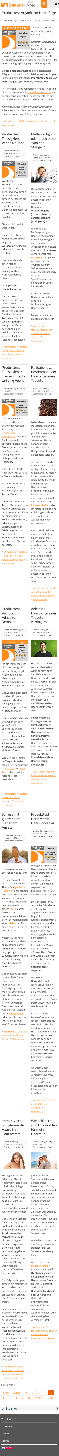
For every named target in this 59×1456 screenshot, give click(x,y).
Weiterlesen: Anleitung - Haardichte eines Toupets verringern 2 (43, 775)
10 (29, 1397)
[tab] (57, 1408)
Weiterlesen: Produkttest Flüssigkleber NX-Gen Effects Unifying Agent (14, 556)
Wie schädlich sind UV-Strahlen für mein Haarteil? (44, 1127)
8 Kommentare (40, 599)
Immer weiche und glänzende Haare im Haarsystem (13, 1127)
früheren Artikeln (40, 1265)
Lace (12, 908)
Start (6, 1392)
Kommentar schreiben (14, 1378)
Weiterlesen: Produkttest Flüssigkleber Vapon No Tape (14, 350)
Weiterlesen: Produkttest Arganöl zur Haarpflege (27, 121)
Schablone (37, 257)
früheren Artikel (40, 505)
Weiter (39, 1397)
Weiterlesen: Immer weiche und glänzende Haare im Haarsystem (13, 1370)
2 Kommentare (19, 1039)
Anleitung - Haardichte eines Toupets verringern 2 (44, 615)
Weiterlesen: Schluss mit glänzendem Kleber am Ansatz (14, 1035)
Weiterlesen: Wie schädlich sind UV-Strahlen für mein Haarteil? (44, 1331)
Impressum (7, 1426)
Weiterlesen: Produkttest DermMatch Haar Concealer (44, 1104)
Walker (10, 768)
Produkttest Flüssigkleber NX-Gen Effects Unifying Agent (13, 374)
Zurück (17, 1392)
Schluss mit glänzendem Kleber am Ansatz (11, 820)
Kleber (12, 923)
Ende (50, 1397)
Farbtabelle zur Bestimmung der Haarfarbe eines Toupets (43, 374)
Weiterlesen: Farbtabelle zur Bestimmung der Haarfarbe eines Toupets (44, 592)
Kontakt (5, 1433)
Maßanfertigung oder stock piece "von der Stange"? (43, 140)
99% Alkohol (16, 1013)
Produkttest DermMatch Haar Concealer (42, 818)
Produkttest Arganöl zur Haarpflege (29, 12)
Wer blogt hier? (8, 1419)
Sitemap (5, 1440)
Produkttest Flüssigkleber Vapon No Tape (13, 138)
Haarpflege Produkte (39, 92)
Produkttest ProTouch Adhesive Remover (11, 615)
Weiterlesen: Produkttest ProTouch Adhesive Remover (14, 797)
